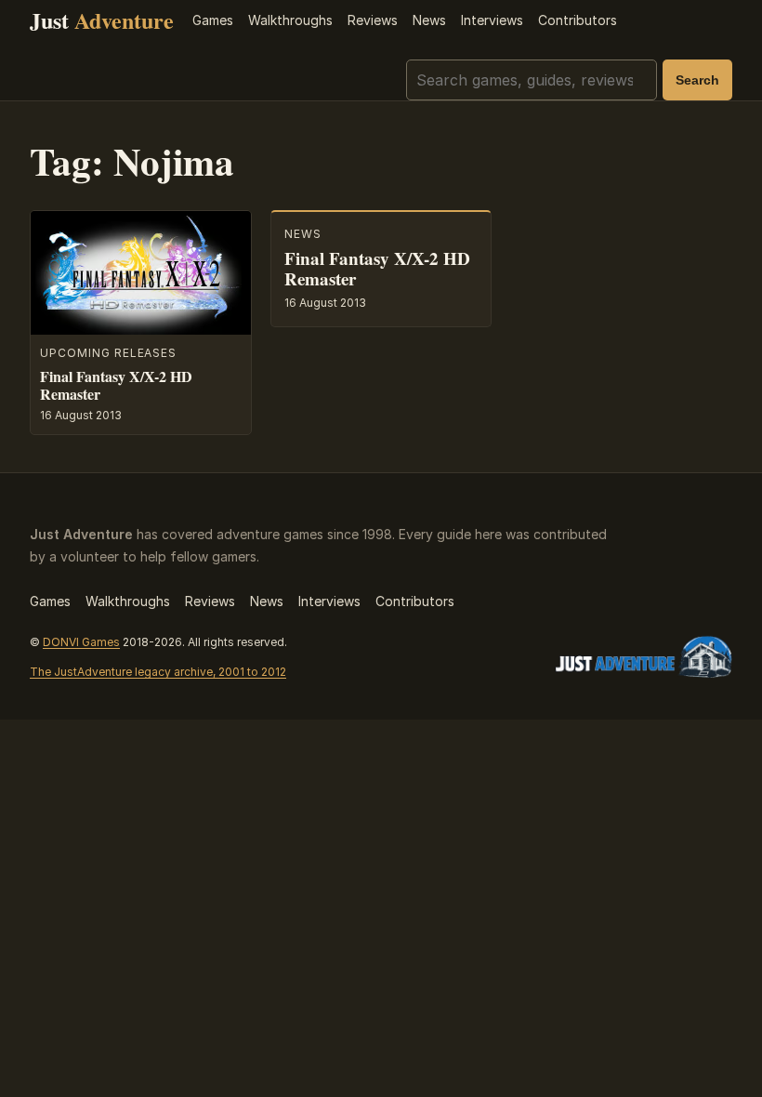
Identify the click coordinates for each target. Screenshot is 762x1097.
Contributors (577, 20)
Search (697, 80)
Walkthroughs (290, 20)
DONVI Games (81, 642)
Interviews (492, 20)
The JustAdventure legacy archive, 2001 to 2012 (158, 672)
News (429, 20)
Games (212, 20)
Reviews (373, 20)
